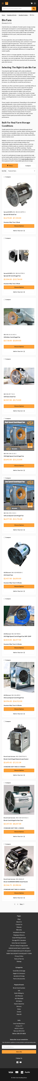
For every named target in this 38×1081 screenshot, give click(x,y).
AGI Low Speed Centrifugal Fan (14, 697)
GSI (19, 990)
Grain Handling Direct (27, 159)
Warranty (19, 930)
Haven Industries (19, 1004)
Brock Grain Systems (19, 988)
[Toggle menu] (2, 3)
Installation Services (19, 932)
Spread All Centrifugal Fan (12, 276)
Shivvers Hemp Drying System (19, 945)
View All (19, 1014)
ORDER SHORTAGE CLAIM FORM (19, 948)
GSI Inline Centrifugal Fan (12, 337)
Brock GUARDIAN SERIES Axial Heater (16, 881)
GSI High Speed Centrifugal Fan (14, 456)
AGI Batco (19, 1001)
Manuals (19, 927)
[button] (10, 166)
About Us (19, 922)
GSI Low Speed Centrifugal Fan (14, 515)
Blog (19, 919)
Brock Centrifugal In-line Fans (13, 820)
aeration (4, 45)
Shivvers (19, 1006)
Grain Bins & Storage (19, 971)
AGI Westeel (19, 996)
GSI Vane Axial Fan (10, 396)
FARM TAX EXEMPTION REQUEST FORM (19, 953)
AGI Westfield (19, 998)
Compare (28, 165)
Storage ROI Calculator (19, 940)
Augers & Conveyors (19, 973)
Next (21, 904)
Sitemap (19, 961)
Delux (19, 1009)
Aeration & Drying (19, 976)
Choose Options (19, 226)
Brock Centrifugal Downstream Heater (16, 759)
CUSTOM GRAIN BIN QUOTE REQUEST (19, 951)
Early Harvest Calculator (19, 943)
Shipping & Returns (19, 935)
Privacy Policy (19, 956)
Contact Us (19, 924)
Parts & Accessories (19, 978)
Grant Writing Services (19, 937)
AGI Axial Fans (8, 575)
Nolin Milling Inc (19, 993)
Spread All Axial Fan (10, 214)
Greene (19, 1011)
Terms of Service (19, 959)
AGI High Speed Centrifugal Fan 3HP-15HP (17, 636)
